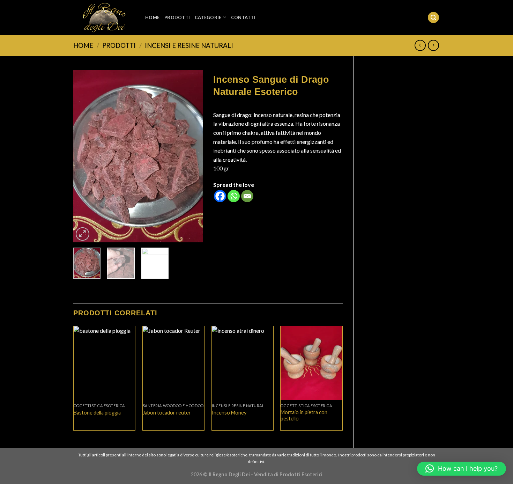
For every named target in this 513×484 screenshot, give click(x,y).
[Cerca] (433, 17)
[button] (461, 469)
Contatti (243, 17)
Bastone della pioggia (97, 413)
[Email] (247, 196)
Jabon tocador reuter (167, 413)
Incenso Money (229, 413)
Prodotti (177, 17)
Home (152, 17)
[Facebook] (220, 196)
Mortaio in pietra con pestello (304, 415)
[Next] (191, 156)
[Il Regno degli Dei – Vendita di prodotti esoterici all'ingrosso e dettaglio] (104, 18)
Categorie (208, 17)
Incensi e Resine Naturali (189, 45)
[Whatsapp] (234, 196)
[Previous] (85, 156)
